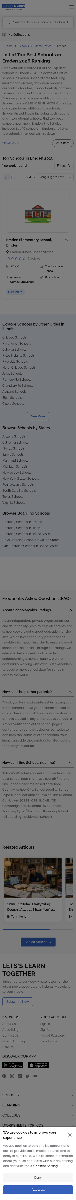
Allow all (38, 1189)
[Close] (70, 1135)
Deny (38, 1177)
